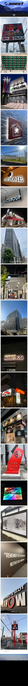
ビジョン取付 (5, 72)
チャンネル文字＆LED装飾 (8, 108)
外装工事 (4, 227)
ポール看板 (5, 649)
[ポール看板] (14, 632)
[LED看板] (14, 127)
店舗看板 (4, 407)
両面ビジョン (5, 52)
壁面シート (5, 577)
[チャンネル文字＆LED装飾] (14, 91)
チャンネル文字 (6, 613)
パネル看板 (5, 540)
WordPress (14, 658)
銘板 (3, 479)
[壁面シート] (14, 560)
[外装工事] (14, 218)
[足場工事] (14, 246)
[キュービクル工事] (14, 282)
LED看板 (4, 144)
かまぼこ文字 (5, 443)
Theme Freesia (16, 657)
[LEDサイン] (14, 493)
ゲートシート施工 (6, 165)
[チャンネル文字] (14, 596)
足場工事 (4, 263)
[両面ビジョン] (14, 35)
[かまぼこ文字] (14, 426)
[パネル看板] (14, 524)
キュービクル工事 (6, 299)
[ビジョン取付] (14, 63)
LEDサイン (4, 504)
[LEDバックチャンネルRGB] (14, 354)
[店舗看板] (14, 390)
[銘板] (14, 462)
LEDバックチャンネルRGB (8, 371)
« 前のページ (7, 651)
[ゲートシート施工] (14, 156)
